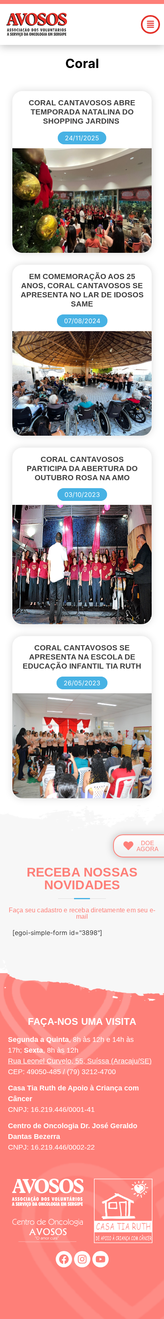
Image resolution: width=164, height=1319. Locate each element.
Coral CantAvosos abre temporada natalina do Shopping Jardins (82, 112)
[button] (150, 24)
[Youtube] (100, 1259)
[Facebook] (64, 1259)
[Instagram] (82, 1259)
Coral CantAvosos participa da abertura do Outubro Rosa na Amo (82, 468)
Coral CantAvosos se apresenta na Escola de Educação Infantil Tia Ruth (82, 657)
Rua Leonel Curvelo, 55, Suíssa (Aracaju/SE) (80, 1061)
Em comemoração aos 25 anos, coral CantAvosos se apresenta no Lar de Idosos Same (82, 290)
